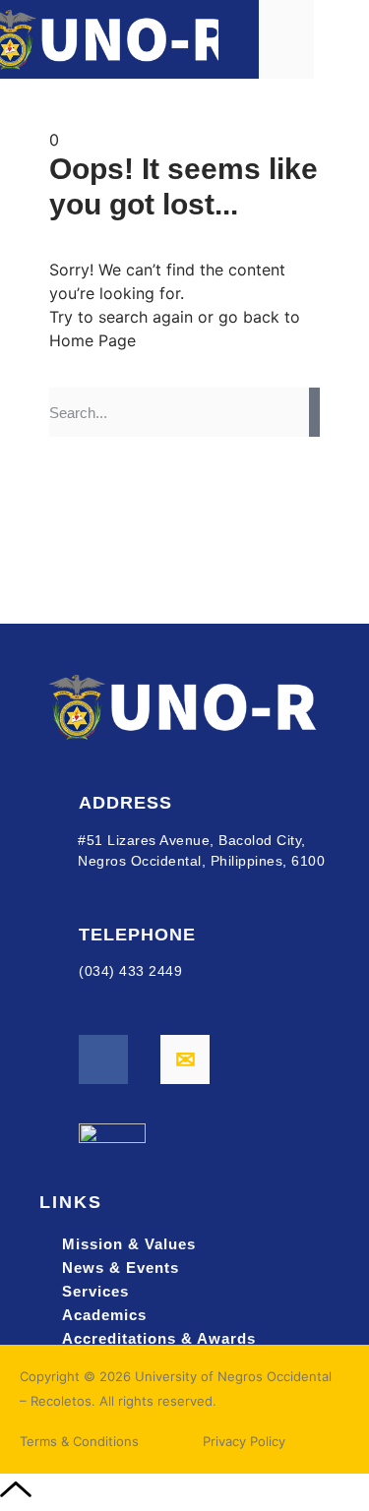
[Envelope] (185, 1059)
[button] (341, 39)
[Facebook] (103, 1059)
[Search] (315, 412)
